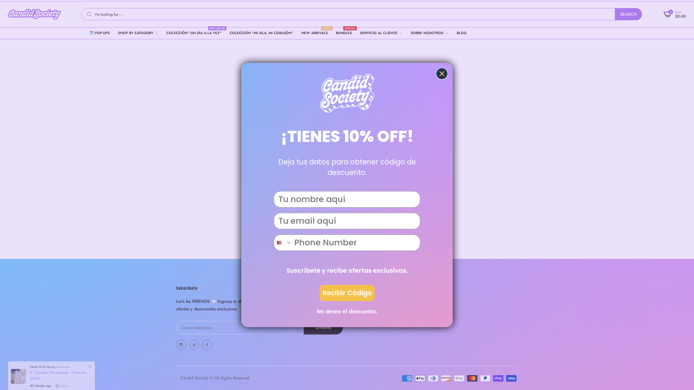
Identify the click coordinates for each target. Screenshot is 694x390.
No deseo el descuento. (347, 311)
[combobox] (283, 243)
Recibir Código (347, 293)
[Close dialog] (441, 73)
